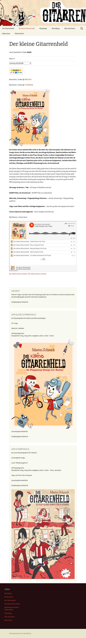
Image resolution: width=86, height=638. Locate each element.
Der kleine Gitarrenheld (27, 28)
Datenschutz (19, 33)
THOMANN (29, 85)
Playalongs (43, 28)
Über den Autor (69, 28)
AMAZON (28, 79)
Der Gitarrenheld (8, 28)
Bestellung (55, 28)
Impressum (6, 33)
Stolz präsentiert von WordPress (20, 633)
